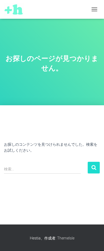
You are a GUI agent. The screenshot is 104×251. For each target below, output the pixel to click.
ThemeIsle (65, 238)
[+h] (16, 9)
